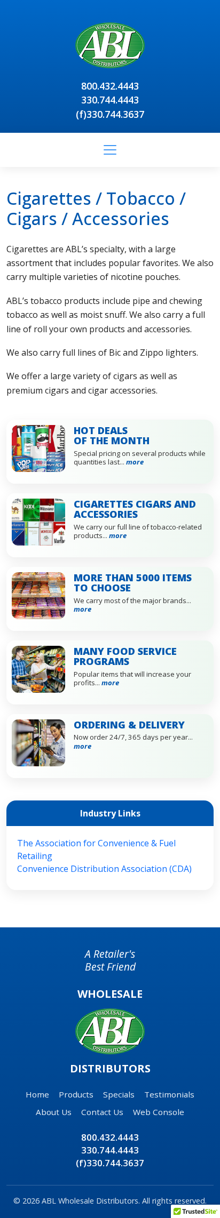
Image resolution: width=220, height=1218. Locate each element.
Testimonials (169, 1094)
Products (76, 1094)
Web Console (158, 1112)
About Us (54, 1112)
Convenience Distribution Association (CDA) (104, 869)
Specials (119, 1094)
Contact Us (102, 1112)
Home (37, 1094)
